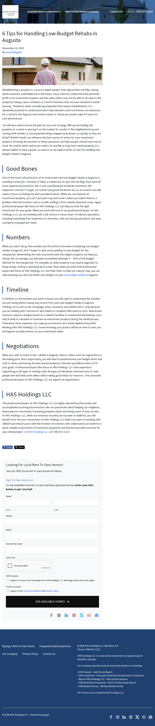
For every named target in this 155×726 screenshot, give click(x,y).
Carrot (45, 714)
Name (9, 496)
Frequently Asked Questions (55, 646)
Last (56, 510)
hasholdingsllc (14, 52)
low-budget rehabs (74, 275)
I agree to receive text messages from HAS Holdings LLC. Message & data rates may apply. (52, 580)
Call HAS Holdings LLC (36, 432)
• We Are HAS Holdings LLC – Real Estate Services (103, 679)
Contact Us (116, 11)
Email (9, 530)
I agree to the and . (34, 591)
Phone (9, 516)
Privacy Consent (14, 586)
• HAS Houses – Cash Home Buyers (95, 672)
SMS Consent (12, 576)
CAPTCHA (10, 557)
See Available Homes (50, 601)
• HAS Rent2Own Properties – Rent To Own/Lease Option (107, 682)
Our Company (10, 654)
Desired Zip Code (14, 543)
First (8, 510)
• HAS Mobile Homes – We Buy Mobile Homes (100, 686)
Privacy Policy (52, 591)
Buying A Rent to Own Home (18, 646)
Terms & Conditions (32, 591)
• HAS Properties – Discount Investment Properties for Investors (111, 675)
